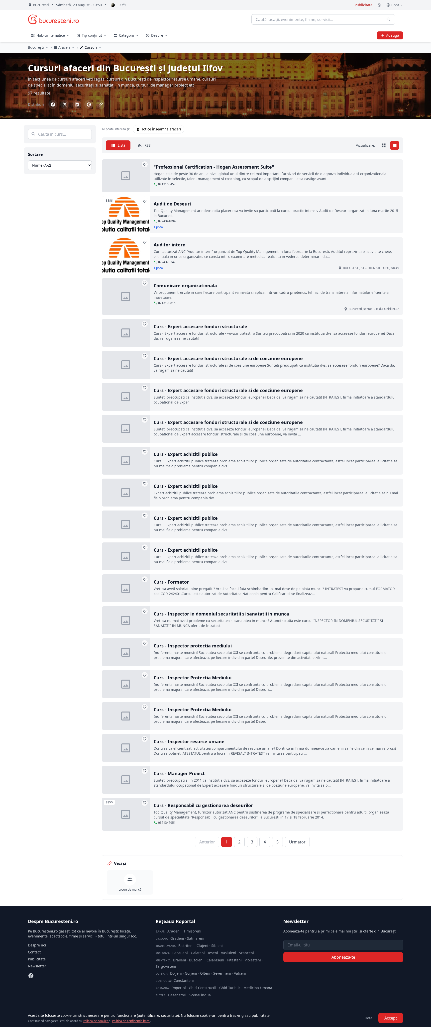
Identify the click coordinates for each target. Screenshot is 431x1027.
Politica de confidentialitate (131, 1021)
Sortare (35, 154)
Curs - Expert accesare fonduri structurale (200, 326)
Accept (390, 1018)
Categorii (126, 35)
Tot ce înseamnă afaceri (161, 129)
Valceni (240, 973)
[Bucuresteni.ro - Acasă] (53, 19)
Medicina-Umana (257, 987)
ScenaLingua (200, 995)
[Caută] (388, 19)
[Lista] (394, 145)
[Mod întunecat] (379, 5)
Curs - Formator (171, 582)
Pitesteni (234, 960)
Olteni (205, 973)
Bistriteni (186, 945)
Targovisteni (166, 966)
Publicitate (363, 4)
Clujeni (202, 945)
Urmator (297, 842)
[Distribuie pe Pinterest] (88, 104)
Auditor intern (170, 245)
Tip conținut (92, 35)
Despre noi (37, 945)
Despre (157, 35)
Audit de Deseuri (172, 204)
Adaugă (392, 35)
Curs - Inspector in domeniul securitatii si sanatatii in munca (221, 614)
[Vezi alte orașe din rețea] (46, 47)
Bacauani (180, 952)
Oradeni (177, 938)
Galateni (198, 952)
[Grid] (383, 145)
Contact (34, 952)
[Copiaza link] (100, 104)
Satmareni (195, 938)
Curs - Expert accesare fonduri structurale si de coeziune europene (228, 358)
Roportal (179, 987)
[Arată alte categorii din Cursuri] (100, 47)
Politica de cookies (96, 1021)
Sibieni (217, 945)
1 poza (158, 227)
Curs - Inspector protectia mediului (193, 646)
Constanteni (184, 980)
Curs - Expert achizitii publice (186, 454)
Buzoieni (196, 960)
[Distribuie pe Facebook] (52, 104)
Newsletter (37, 966)
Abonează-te (343, 957)
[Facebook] (31, 976)
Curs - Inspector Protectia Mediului (192, 678)
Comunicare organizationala (185, 286)
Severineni (222, 973)
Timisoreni (192, 931)
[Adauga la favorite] (145, 164)
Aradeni (174, 931)
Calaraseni (215, 960)
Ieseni (213, 952)
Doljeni (176, 973)
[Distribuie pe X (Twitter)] (64, 104)
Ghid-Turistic (229, 987)
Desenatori (177, 995)
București (36, 47)
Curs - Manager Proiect (179, 773)
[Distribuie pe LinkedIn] (76, 104)
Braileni (179, 960)
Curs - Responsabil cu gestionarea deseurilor (203, 805)
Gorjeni (191, 973)
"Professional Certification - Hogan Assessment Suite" (214, 167)
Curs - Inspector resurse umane (189, 741)
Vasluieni (228, 952)
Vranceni (246, 952)
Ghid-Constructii (202, 987)
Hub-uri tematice (50, 35)
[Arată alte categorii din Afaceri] (73, 47)
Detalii (370, 1018)
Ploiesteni (253, 960)
